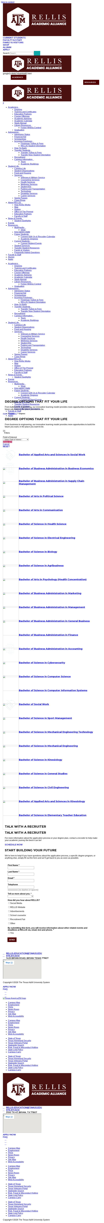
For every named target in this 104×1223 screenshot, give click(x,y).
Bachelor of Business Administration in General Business (54, 621)
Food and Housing (22, 173)
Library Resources (22, 125)
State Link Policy (15, 1050)
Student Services (22, 246)
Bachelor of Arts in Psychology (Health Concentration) (52, 579)
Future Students (21, 234)
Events (11, 223)
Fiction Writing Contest (31, 128)
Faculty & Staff (20, 216)
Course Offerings (22, 116)
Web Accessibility (16, 1016)
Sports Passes (20, 198)
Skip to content (7, 2)
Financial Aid (20, 137)
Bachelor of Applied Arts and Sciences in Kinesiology (52, 801)
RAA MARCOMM (22, 232)
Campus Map (14, 1002)
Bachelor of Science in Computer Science (45, 676)
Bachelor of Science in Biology (38, 551)
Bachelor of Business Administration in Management (52, 607)
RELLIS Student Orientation (33, 146)
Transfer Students (22, 150)
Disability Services (29, 193)
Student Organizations (24, 171)
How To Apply (20, 148)
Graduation (19, 130)
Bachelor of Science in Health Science (42, 523)
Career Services (28, 196)
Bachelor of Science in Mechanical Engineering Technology (56, 732)
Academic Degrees (29, 239)
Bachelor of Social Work (34, 704)
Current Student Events (31, 243)
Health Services (28, 182)
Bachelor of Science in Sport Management (45, 718)
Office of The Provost (23, 212)
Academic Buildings (30, 164)
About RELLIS (69, 77)
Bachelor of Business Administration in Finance (48, 634)
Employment (13, 1005)
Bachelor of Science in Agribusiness (41, 565)
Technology (26, 191)
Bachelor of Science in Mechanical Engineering (48, 745)
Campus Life (20, 168)
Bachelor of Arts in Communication (41, 510)
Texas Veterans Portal (18, 1043)
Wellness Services (29, 184)
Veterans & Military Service (33, 178)
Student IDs (26, 187)
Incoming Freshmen (23, 141)
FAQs (10, 1007)
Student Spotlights (22, 221)
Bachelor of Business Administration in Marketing (50, 593)
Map (16, 207)
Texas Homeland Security (19, 1041)
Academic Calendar (23, 121)
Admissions (33, 77)
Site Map (12, 1014)
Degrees (18, 109)
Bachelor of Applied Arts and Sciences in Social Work (52, 454)
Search (6, 53)
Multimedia (19, 227)
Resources (90, 82)
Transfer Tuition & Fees (31, 153)
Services (18, 175)
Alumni (11, 257)
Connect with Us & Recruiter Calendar (38, 237)
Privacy (11, 1012)
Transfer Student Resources (26, 248)
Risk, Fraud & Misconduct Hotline (23, 1047)
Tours (23, 162)
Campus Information (23, 159)
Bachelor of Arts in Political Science (41, 496)
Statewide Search (16, 1045)
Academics (17, 77)
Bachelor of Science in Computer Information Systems (53, 690)
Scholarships (20, 139)
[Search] (37, 53)
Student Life (50, 77)
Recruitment (19, 157)
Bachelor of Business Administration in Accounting (50, 648)
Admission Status (22, 134)
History (17, 209)
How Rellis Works (22, 205)
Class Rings (19, 200)
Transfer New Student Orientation (36, 155)
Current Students (22, 241)
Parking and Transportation (33, 189)
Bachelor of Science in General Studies (43, 773)
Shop (23, 230)
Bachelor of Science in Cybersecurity (42, 662)
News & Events (88, 77)
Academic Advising (23, 119)
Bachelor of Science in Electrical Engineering (47, 537)
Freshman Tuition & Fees (32, 143)
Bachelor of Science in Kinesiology (40, 759)
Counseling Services (30, 180)
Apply (10, 259)
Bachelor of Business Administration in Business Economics (56, 468)
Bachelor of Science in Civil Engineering (44, 787)
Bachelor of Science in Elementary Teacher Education (52, 815)
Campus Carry (14, 1052)
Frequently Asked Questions (27, 252)
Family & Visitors (22, 250)
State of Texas (14, 1038)
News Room (13, 1009)
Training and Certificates (25, 112)
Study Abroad (20, 123)
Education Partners (23, 114)
